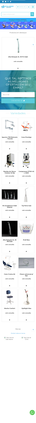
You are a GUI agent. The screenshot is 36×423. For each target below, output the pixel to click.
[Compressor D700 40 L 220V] (26, 160)
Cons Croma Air (9, 274)
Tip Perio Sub (26, 206)
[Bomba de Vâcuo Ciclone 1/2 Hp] (9, 160)
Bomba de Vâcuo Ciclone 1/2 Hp (10, 172)
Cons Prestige (26, 137)
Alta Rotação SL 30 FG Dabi (18, 57)
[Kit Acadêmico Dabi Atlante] (9, 194)
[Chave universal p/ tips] (26, 263)
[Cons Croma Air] (9, 263)
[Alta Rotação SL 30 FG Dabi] (18, 45)
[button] (33, 45)
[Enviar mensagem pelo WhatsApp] (32, 412)
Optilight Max (26, 308)
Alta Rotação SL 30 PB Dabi (9, 240)
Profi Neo (26, 240)
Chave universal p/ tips (26, 275)
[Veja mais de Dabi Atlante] (9, 341)
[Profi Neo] (26, 228)
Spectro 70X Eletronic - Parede (9, 138)
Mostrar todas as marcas (18, 333)
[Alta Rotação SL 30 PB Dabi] (9, 228)
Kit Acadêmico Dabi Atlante (10, 206)
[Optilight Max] (26, 297)
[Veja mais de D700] (27, 341)
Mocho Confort (9, 308)
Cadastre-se (17, 101)
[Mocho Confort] (9, 297)
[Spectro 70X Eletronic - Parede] (9, 126)
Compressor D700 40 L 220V (26, 172)
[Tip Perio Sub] (26, 194)
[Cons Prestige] (26, 126)
